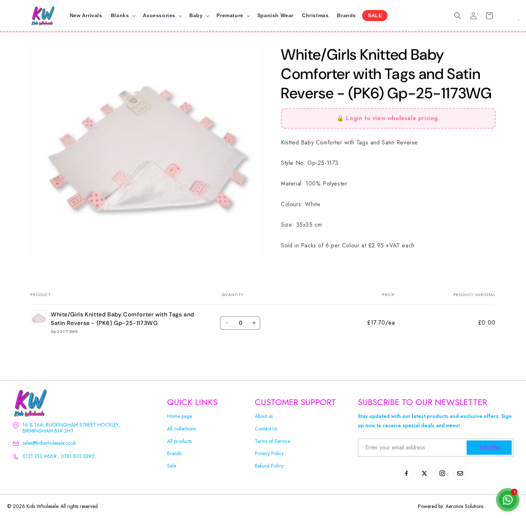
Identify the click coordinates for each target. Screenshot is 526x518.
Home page (179, 416)
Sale (171, 466)
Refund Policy (269, 466)
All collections (181, 428)
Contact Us (266, 428)
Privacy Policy (269, 453)
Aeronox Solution (463, 506)
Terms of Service (272, 441)
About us (264, 416)
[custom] (406, 473)
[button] (123, 15)
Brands (174, 453)
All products (179, 441)
